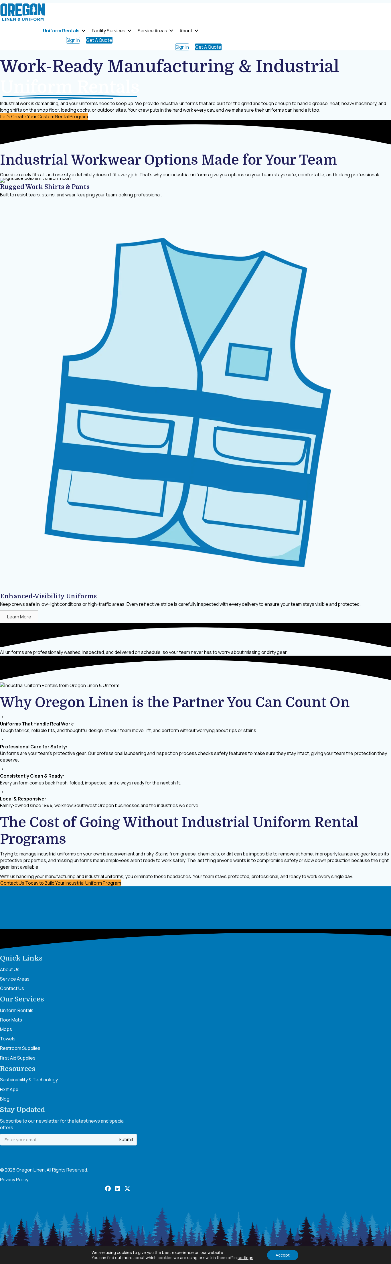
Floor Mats (11, 1020)
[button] (84, 30)
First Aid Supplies (17, 1058)
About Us (9, 969)
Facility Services (108, 30)
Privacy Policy (14, 1179)
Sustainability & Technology (29, 1079)
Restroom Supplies (20, 1048)
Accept (283, 1255)
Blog (4, 1099)
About (185, 30)
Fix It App (9, 1089)
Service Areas (152, 30)
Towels (7, 1039)
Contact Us (12, 988)
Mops (6, 1029)
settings (245, 1257)
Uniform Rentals (61, 30)
